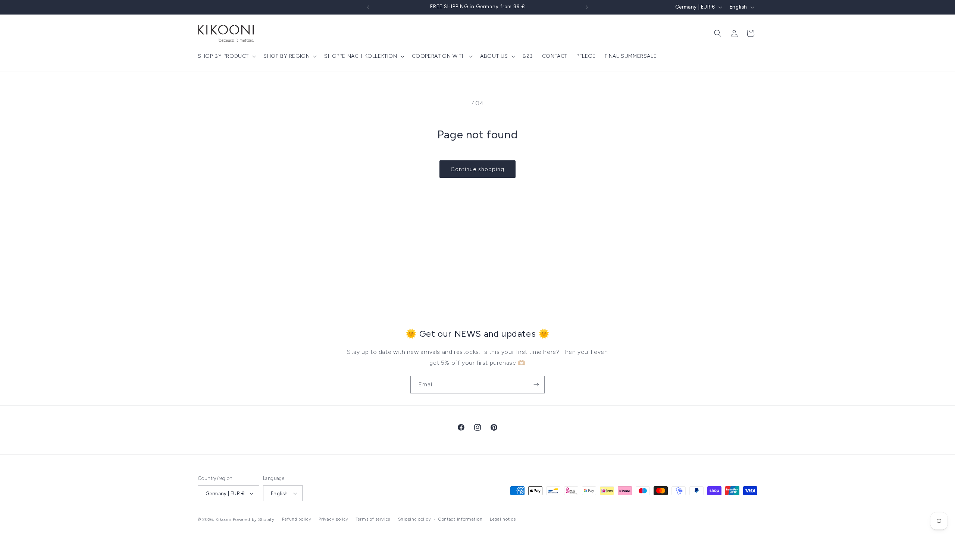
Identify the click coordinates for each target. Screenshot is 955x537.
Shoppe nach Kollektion (360, 56)
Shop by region (286, 56)
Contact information (460, 519)
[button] (226, 56)
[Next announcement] (587, 7)
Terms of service (373, 519)
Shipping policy (414, 519)
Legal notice (503, 519)
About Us (494, 56)
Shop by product (223, 56)
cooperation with (439, 56)
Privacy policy (333, 519)
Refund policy (296, 519)
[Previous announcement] (368, 7)
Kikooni (224, 519)
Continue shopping (477, 169)
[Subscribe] (536, 384)
